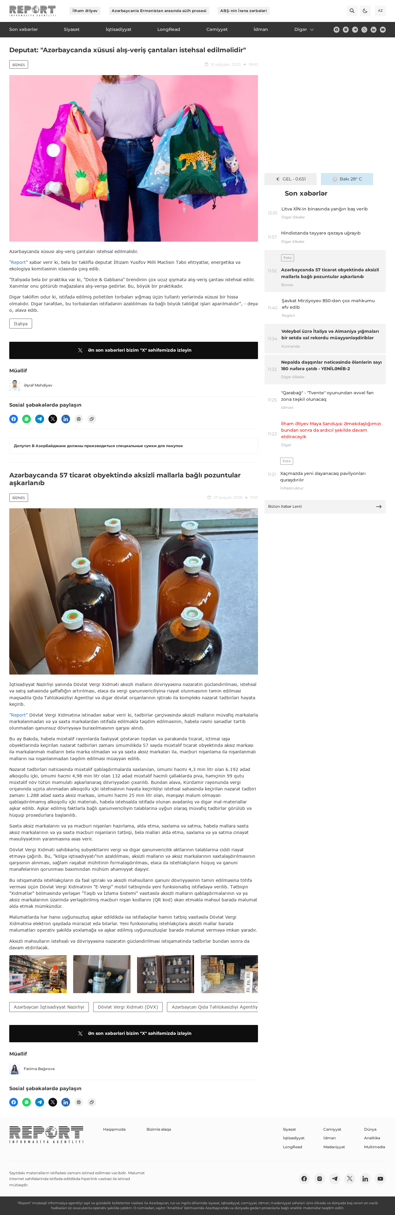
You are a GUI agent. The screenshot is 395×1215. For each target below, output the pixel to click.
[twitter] (364, 29)
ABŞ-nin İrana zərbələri (243, 10)
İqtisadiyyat (294, 1138)
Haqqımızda (114, 1129)
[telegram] (355, 29)
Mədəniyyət (334, 1147)
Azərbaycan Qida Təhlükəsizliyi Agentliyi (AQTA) (224, 1007)
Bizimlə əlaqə (159, 1129)
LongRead (292, 1147)
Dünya (370, 1129)
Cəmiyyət (332, 1129)
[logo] (32, 11)
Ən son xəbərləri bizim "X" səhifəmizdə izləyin (140, 350)
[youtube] (383, 29)
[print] (78, 419)
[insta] (346, 29)
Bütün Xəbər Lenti (285, 506)
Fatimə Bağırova (39, 1068)
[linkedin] (373, 29)
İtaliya (20, 323)
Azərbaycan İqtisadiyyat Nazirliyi (49, 1007)
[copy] (91, 419)
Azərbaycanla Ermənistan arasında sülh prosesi (159, 10)
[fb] (336, 29)
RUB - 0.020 (294, 179)
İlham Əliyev (85, 10)
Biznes (18, 65)
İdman (329, 1138)
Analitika (372, 1138)
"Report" (18, 262)
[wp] (26, 419)
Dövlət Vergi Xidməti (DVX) (128, 1007)
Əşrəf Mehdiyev (38, 385)
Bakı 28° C (351, 179)
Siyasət (289, 1129)
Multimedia (374, 1147)
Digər (300, 29)
